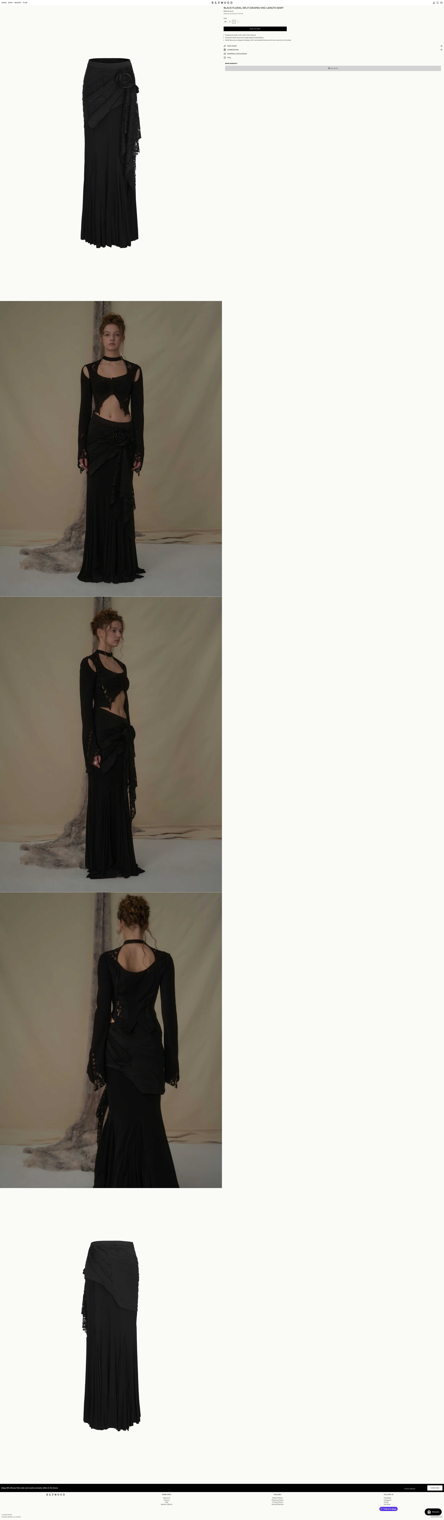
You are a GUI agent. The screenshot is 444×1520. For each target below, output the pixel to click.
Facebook (387, 1498)
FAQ (166, 1502)
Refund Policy (277, 1498)
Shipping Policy (278, 1500)
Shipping (226, 13)
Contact (167, 1500)
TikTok (386, 1502)
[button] (437, 2)
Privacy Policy (277, 1502)
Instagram (388, 1500)
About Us (166, 1498)
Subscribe (434, 1488)
